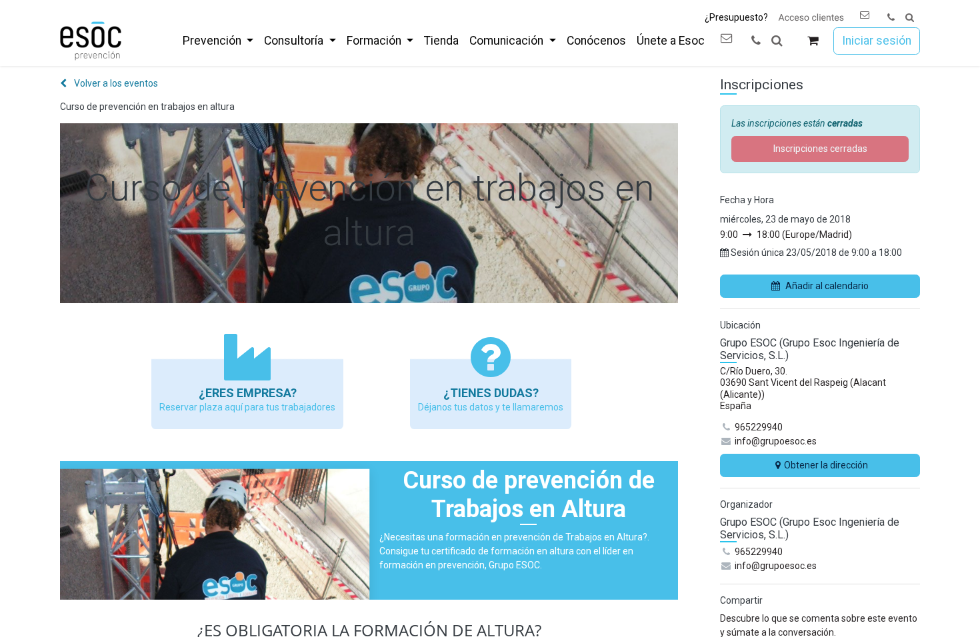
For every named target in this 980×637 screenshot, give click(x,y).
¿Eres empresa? (248, 393)
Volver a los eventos (115, 83)
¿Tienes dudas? (491, 393)
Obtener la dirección (826, 465)
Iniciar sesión (876, 40)
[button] (909, 17)
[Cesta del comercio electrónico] (813, 41)
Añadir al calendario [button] (827, 286)
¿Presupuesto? (736, 17)
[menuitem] (218, 41)
